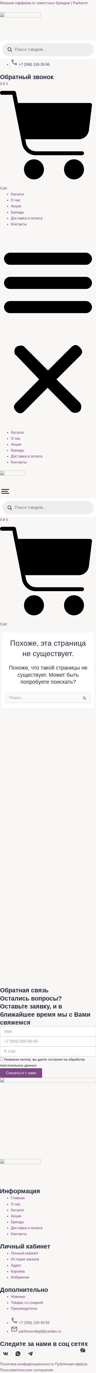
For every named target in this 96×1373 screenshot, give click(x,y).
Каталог (17, 194)
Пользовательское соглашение (26, 1370)
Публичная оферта (71, 1364)
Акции (16, 206)
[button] (48, 331)
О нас (16, 200)
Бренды (17, 212)
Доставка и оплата (26, 218)
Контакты (19, 224)
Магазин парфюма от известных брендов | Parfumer (44, 3)
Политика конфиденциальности (27, 1364)
